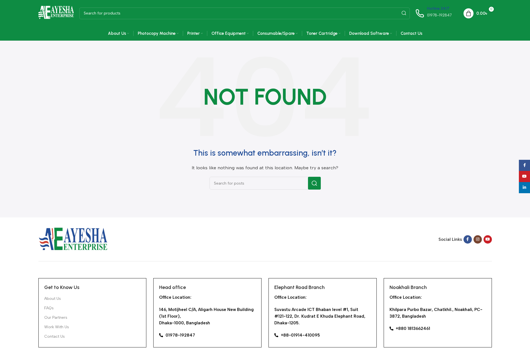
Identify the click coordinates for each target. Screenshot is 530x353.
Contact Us (54, 336)
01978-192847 (439, 15)
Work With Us (56, 327)
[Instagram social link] (478, 239)
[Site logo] (56, 12)
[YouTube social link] (488, 239)
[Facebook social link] (468, 239)
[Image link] (73, 238)
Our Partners (55, 317)
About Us (52, 298)
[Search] (404, 13)
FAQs (49, 308)
